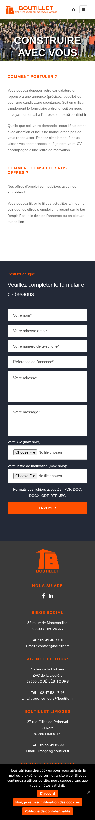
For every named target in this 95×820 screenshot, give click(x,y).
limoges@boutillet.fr (53, 751)
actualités (15, 192)
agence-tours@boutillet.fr (53, 698)
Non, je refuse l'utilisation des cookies (47, 802)
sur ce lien (16, 222)
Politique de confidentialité (47, 811)
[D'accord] (88, 792)
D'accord (47, 793)
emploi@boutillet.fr (71, 114)
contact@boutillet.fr (53, 646)
